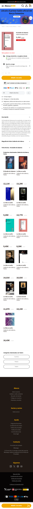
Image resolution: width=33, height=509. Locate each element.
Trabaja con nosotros (16, 398)
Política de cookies (16, 430)
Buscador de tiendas (16, 396)
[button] (26, 6)
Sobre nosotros (16, 392)
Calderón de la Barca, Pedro (22, 34)
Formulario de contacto (16, 445)
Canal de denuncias (16, 432)
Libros (3, 26)
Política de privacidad (16, 428)
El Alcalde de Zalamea (9, 171)
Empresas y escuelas (16, 400)
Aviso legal (16, 434)
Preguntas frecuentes (16, 423)
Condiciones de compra (16, 426)
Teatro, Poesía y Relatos (11, 26)
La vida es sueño (8, 203)
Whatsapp (16, 448)
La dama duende (21, 297)
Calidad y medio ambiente (16, 394)
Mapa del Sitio (16, 474)
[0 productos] (30, 6)
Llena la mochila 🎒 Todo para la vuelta (16, 1)
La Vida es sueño (21, 171)
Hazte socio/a (16, 412)
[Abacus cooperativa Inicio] (10, 7)
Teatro (19, 26)
